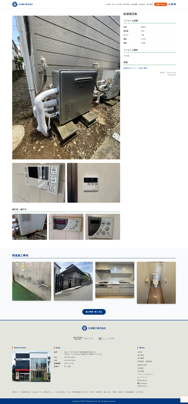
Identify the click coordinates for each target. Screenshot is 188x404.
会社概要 (134, 4)
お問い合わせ (161, 4)
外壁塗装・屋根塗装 (145, 361)
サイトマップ (142, 377)
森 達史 (173, 75)
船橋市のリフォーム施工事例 (135, 68)
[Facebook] (175, 4)
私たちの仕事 (117, 4)
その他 (126, 56)
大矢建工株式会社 (97, 328)
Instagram (143, 380)
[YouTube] (169, 4)
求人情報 (149, 4)
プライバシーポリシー (146, 374)
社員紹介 (142, 4)
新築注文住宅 (142, 365)
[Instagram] (172, 4)
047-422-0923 (69, 357)
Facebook (143, 383)
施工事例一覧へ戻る (94, 312)
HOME (108, 4)
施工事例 (126, 4)
